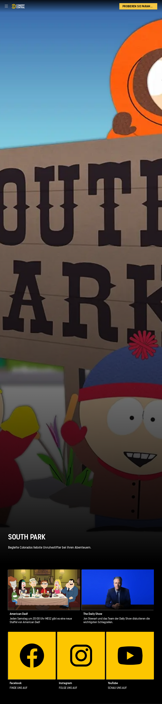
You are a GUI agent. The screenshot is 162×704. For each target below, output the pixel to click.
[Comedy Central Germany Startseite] (18, 6)
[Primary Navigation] (6, 6)
